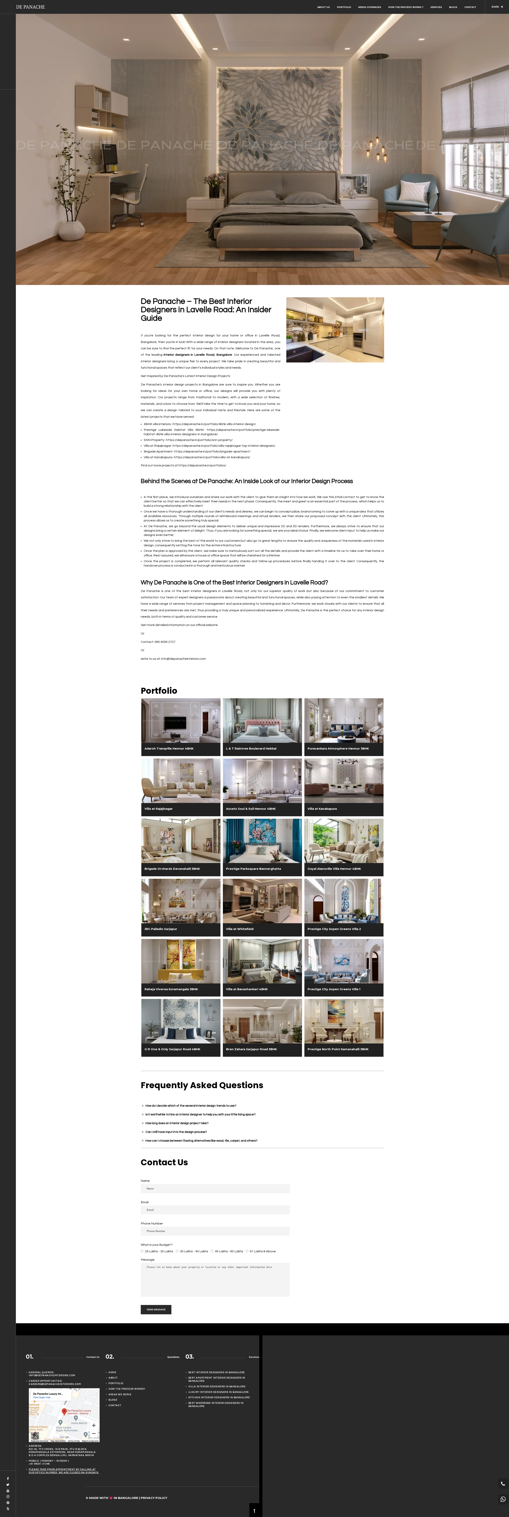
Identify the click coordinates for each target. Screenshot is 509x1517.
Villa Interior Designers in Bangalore (217, 1386)
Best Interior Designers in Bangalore (216, 1372)
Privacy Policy (154, 1498)
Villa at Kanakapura (322, 809)
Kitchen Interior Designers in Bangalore (219, 1397)
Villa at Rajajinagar (159, 809)
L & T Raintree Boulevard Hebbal (251, 748)
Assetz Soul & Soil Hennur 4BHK (251, 809)
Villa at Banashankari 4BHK (247, 989)
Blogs (453, 7)
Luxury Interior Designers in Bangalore (218, 1392)
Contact (470, 7)
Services (436, 7)
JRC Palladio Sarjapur (161, 929)
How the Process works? (127, 1389)
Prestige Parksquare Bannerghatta (253, 869)
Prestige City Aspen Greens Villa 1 (334, 989)
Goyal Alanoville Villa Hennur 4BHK (334, 869)
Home (112, 1372)
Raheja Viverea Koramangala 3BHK (171, 989)
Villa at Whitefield (240, 929)
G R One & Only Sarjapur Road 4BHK (172, 1049)
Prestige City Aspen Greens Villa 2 (334, 929)
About (113, 1378)
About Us (323, 7)
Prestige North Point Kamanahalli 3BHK (338, 1049)
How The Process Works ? (405, 7)
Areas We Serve (120, 1394)
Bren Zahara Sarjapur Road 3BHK (251, 1049)
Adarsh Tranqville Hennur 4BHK (169, 748)
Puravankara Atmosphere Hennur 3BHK (338, 748)
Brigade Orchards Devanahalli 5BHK (172, 869)
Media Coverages (369, 7)
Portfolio (344, 7)
